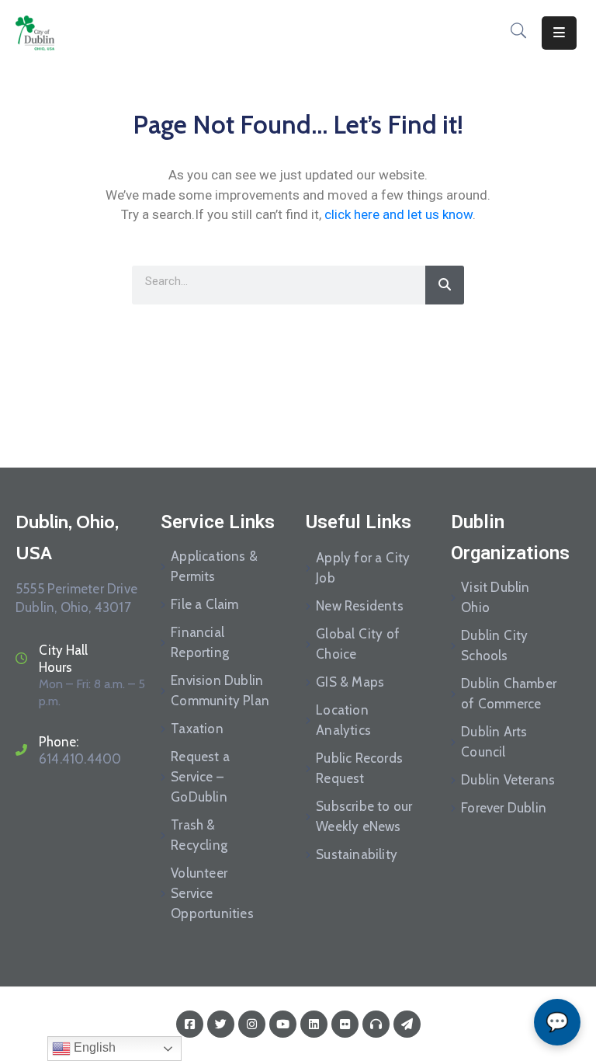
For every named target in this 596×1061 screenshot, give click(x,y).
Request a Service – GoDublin (200, 777)
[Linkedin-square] (313, 1024)
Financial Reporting (200, 642)
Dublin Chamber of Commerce (508, 693)
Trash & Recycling (199, 835)
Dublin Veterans (508, 780)
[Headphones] (376, 1024)
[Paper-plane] (407, 1024)
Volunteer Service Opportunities (212, 893)
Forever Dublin (503, 808)
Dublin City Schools (494, 645)
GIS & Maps (350, 682)
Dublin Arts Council (494, 742)
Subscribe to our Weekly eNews (364, 816)
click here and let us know (398, 214)
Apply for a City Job (363, 568)
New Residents (360, 606)
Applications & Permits (214, 566)
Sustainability (356, 854)
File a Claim (204, 604)
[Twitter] (220, 1024)
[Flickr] (345, 1024)
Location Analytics (343, 720)
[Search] (444, 285)
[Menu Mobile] (559, 33)
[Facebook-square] (189, 1024)
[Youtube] (282, 1024)
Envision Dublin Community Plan (220, 690)
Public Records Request (359, 768)
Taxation (197, 728)
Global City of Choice (358, 644)
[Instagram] (251, 1024)
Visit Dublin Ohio (495, 597)
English (93, 1047)
